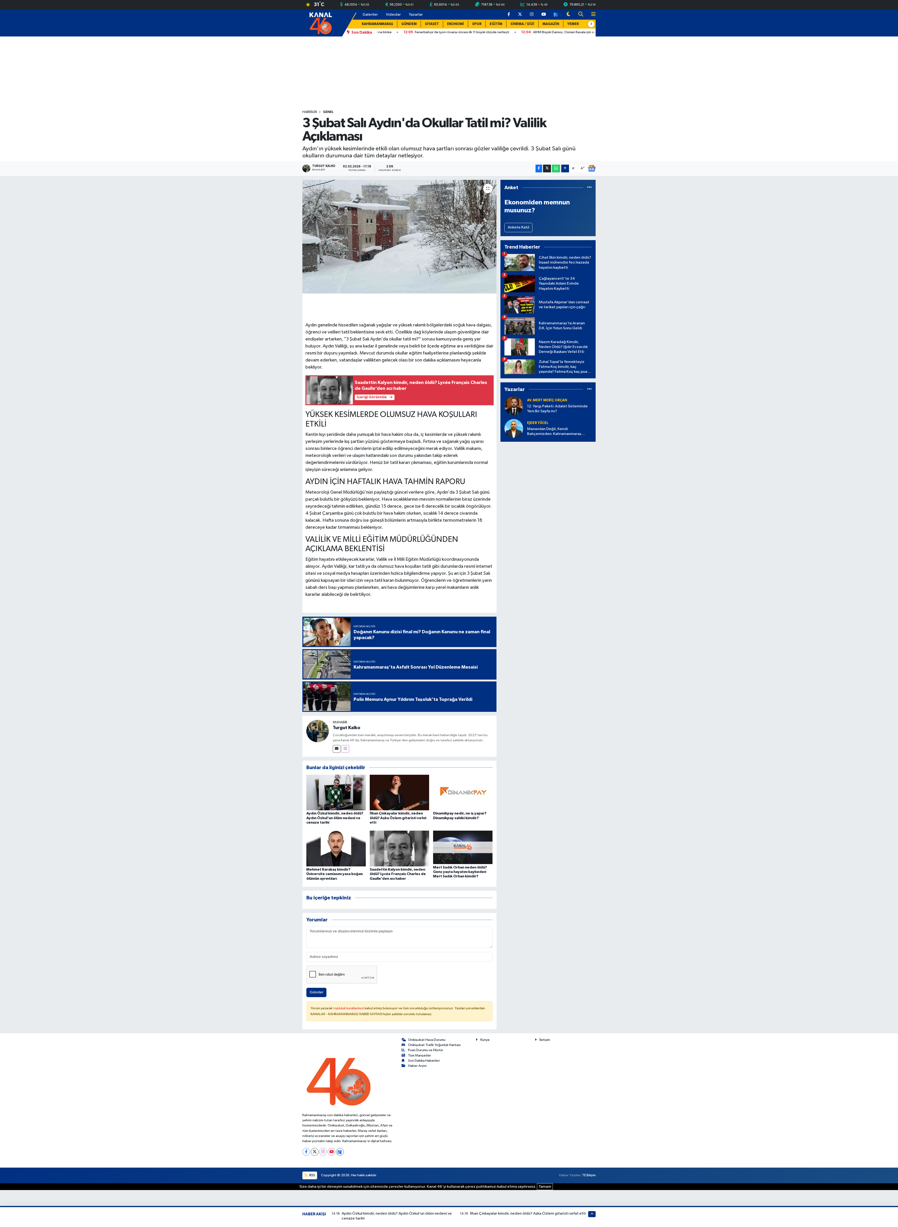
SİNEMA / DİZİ (522, 24)
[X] (315, 1152)
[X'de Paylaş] (547, 168)
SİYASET (432, 24)
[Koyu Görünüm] (568, 15)
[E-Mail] (336, 749)
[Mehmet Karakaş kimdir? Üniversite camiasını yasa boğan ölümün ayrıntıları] (336, 849)
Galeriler (370, 15)
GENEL (328, 112)
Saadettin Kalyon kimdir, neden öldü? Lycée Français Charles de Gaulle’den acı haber (398, 874)
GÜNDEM (409, 24)
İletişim (545, 1040)
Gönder (316, 992)
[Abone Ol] (592, 168)
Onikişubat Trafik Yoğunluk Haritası (434, 1045)
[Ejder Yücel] (513, 428)
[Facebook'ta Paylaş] (539, 168)
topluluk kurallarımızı (349, 1008)
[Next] (340, 1152)
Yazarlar (416, 15)
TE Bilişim (589, 1175)
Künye (485, 1040)
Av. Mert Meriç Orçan (547, 400)
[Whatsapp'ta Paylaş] (556, 168)
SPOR (477, 24)
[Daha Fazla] (565, 168)
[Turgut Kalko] (317, 731)
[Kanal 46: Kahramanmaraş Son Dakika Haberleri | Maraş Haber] (320, 23)
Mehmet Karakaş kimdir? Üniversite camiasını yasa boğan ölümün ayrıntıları (334, 874)
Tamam (545, 1187)
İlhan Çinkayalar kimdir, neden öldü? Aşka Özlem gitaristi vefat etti (398, 817)
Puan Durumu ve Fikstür (425, 1050)
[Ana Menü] (591, 15)
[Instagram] (345, 749)
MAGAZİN (551, 24)
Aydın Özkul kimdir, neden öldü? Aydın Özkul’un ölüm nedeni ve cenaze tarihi (334, 817)
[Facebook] (306, 1152)
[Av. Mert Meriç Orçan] (513, 406)
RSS (312, 1175)
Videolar (393, 15)
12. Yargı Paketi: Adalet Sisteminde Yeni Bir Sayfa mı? (557, 408)
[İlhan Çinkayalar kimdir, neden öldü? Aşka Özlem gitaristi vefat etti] (399, 792)
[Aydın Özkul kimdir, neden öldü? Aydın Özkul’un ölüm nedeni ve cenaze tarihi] (336, 792)
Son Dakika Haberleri (424, 1060)
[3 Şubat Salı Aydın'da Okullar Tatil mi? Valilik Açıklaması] (399, 237)
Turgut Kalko (346, 727)
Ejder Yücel (537, 423)
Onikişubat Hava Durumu (426, 1040)
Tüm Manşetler (419, 1055)
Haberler (309, 112)
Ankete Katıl (518, 227)
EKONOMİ (455, 24)
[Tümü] (589, 188)
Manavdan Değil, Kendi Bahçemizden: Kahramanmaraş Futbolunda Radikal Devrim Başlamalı (559, 432)
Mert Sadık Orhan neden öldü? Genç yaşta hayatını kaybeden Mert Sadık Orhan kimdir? (460, 871)
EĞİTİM (496, 24)
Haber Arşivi (417, 1066)
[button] (591, 24)
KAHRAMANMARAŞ (377, 24)
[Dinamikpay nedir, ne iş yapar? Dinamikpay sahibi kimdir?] (462, 792)
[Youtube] (331, 1152)
